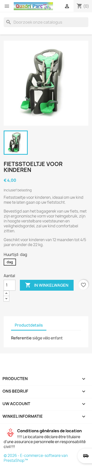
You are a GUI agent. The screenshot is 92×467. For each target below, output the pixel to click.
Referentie (21, 337)
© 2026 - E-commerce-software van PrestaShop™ (36, 458)
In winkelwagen (46, 285)
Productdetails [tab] (29, 325)
